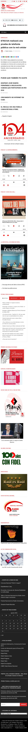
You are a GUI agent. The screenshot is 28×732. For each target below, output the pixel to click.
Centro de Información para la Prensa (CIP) (12, 648)
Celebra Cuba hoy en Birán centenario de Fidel (13, 326)
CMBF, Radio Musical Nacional (9, 666)
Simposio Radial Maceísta (8, 604)
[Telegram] (24, 1)
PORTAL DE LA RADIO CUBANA (8, 10)
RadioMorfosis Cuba (6, 586)
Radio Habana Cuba (6, 656)
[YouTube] (14, 1)
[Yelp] (22, 1)
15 (21, 623)
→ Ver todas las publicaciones (9, 288)
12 (10, 623)
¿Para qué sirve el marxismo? (9, 339)
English (10, 116)
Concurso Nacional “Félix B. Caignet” (11, 583)
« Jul (2, 635)
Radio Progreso (5, 658)
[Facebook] (12, 1)
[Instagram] (18, 1)
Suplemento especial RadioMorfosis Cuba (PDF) (14, 543)
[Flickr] (20, 1)
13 (14, 623)
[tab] (5, 298)
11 (6, 623)
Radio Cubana (9, 51)
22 (21, 626)
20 (14, 626)
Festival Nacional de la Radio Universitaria (12, 601)
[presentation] (5, 298)
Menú (4, 32)
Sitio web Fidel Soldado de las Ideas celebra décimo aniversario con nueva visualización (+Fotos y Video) (12, 335)
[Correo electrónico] (26, 1)
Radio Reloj (4, 653)
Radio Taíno (4, 661)
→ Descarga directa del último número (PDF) (13, 284)
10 (2, 623)
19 (10, 626)
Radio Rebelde (5, 651)
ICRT (25, 727)
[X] (16, 1)
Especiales (4, 37)
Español (4, 116)
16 (25, 623)
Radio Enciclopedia (6, 663)
